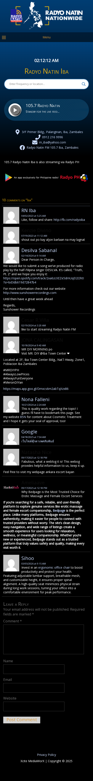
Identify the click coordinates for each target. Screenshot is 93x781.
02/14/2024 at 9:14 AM (33, 255)
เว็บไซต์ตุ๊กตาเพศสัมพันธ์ (37, 441)
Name (8, 661)
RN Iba (28, 210)
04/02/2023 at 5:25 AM (33, 215)
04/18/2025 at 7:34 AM (33, 437)
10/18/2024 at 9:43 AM (33, 345)
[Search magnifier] (84, 84)
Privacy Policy (46, 755)
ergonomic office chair (54, 567)
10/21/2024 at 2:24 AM (33, 404)
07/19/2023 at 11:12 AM (34, 235)
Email (7, 679)
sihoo (27, 558)
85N (23, 417)
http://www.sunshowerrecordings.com (29, 293)
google (29, 431)
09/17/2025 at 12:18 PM (34, 457)
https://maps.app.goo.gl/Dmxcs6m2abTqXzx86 (36, 389)
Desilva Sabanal (39, 250)
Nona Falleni (35, 399)
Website (9, 698)
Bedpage (59, 510)
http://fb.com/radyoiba (69, 220)
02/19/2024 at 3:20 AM (33, 325)
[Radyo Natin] (46, 29)
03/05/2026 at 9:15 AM (33, 563)
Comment (12, 621)
